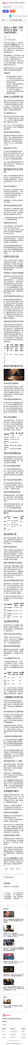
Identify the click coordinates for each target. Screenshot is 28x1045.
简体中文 (4, 1022)
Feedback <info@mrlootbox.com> (14, 1043)
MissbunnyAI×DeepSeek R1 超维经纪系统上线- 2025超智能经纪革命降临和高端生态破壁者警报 (13, 949)
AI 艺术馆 (11, 20)
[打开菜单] (4, 16)
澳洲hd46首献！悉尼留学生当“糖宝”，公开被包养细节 (13, 1006)
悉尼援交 (12, 868)
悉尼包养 (6, 868)
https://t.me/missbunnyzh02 (13, 70)
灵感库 (20, 20)
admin (5, 37)
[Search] (21, 7)
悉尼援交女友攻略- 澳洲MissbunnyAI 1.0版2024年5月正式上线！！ (13, 962)
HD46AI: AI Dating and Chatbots (17, 2)
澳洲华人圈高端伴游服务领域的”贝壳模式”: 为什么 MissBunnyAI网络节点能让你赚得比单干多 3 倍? (13, 988)
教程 (16, 20)
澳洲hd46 (18, 868)
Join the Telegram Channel (20, 16)
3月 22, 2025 (7, 36)
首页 (3, 20)
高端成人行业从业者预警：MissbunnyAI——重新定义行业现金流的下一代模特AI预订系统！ (13, 935)
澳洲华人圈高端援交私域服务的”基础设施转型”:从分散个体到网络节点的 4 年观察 (13, 921)
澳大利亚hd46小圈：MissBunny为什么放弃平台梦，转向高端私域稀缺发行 (13, 975)
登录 (13, 11)
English (4, 1024)
